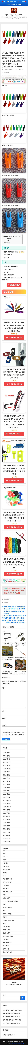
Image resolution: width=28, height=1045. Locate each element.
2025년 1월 (6, 797)
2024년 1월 (6, 835)
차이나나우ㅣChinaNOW (14, 15)
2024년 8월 (6, 813)
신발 (4, 910)
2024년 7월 (6, 816)
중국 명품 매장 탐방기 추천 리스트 (11, 1016)
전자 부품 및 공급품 (8, 936)
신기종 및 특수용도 (7, 907)
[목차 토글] (19, 236)
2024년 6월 (6, 819)
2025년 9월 (6, 771)
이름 (3, 711)
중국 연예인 (6, 945)
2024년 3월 (6, 829)
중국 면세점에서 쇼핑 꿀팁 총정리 (11, 1013)
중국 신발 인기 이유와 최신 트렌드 (11, 1023)
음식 (4, 923)
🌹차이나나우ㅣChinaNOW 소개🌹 (10, 1)
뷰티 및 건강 (6, 888)
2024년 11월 (6, 803)
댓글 (3, 688)
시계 (4, 904)
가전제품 (5, 860)
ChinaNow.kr (19, 69)
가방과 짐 (5, 856)
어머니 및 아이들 (7, 914)
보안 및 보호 (6, 885)
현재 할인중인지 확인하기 (14, 337)
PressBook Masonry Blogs (17, 1043)
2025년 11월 (6, 765)
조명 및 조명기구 (7, 942)
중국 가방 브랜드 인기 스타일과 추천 (12, 1020)
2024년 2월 (6, 832)
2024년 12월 (7, 800)
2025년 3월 (6, 790)
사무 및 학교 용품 (7, 891)
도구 (4, 875)
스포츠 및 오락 (7, 599)
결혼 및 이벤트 (6, 869)
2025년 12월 (6, 762)
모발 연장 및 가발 (7, 879)
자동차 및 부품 (6, 930)
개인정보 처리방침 (11, 4)
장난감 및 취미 (6, 933)
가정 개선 (5, 863)
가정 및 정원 (6, 866)
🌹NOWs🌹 (23, 1)
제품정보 (9, 238)
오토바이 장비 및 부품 (8, 920)
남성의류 (5, 872)
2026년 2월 (6, 756)
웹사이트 (4, 725)
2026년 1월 (6, 759)
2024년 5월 (6, 822)
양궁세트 (6, 602)
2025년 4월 (6, 787)
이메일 (4, 718)
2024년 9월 (6, 810)
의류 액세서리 (6, 926)
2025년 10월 (6, 768)
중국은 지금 (6, 949)
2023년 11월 (6, 841)
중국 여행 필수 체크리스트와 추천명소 (12, 1010)
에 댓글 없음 (6, 72)
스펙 (8, 240)
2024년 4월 (6, 825)
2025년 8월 (6, 775)
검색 (4, 995)
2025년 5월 (6, 784)
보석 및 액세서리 (7, 882)
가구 (4, 853)
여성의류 (5, 917)
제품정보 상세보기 (14, 285)
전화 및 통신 (6, 939)
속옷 (4, 895)
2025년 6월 (6, 781)
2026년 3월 (6, 752)
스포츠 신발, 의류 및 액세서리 (10, 901)
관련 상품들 (7, 242)
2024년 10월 (7, 806)
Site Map (18, 4)
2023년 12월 (6, 838)
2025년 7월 (6, 778)
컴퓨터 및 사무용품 (7, 952)
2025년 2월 (6, 794)
